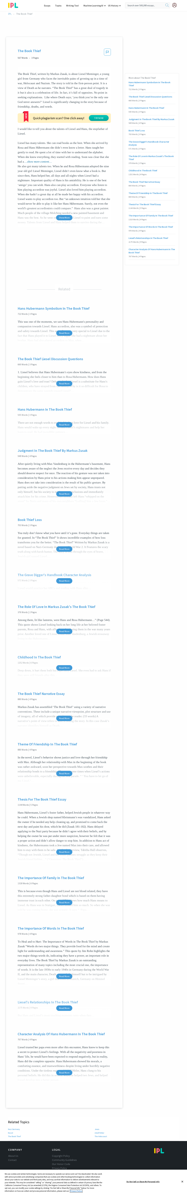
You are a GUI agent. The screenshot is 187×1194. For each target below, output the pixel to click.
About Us (13, 1156)
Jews (97, 1129)
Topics (58, 5)
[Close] (182, 1181)
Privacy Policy (59, 1168)
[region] (93, 1182)
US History (113, 5)
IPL (10, 14)
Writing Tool (72, 5)
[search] (167, 5)
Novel (10, 1133)
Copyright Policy (61, 1156)
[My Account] (175, 5)
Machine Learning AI (93, 5)
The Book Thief (14, 1136)
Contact (12, 1160)
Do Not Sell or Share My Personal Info (143, 1181)
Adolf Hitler (99, 1133)
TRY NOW (98, 118)
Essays (47, 5)
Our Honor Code (61, 1164)
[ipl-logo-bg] (14, 5)
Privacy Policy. (76, 1191)
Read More (64, 333)
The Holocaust (101, 1136)
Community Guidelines (64, 1160)
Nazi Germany (14, 1129)
